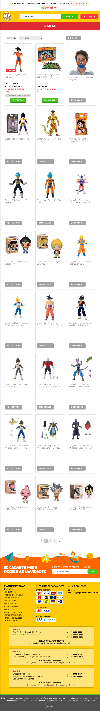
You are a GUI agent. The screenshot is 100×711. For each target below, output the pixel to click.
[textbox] (40, 16)
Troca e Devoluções (13, 618)
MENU (51, 26)
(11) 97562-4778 (75, 676)
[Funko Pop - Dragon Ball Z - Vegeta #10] (18, 246)
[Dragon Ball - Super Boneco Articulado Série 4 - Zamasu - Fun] (50, 430)
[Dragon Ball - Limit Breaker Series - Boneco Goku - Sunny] (50, 307)
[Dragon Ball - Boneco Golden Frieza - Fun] (50, 123)
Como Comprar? (11, 606)
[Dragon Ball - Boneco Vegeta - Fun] (18, 123)
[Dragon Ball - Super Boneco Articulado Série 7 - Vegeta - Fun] (18, 369)
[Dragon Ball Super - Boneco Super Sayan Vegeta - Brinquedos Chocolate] (18, 307)
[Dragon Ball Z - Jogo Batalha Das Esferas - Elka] (50, 59)
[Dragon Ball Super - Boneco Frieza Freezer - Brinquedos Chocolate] (82, 185)
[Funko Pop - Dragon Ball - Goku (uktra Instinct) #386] (50, 491)
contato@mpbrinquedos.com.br (83, 592)
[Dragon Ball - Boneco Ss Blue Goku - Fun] (50, 185)
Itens (89, 16)
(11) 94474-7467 (63, 3)
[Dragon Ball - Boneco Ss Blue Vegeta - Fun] (18, 185)
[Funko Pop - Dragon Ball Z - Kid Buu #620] (18, 491)
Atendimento (10, 609)
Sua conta (51, 8)
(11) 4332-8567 (75, 674)
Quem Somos (10, 592)
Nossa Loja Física (12, 598)
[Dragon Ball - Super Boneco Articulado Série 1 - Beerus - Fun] (82, 369)
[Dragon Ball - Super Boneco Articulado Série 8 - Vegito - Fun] (82, 307)
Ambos (86, 566)
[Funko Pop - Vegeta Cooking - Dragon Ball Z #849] (82, 491)
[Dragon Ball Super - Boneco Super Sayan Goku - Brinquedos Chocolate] (82, 246)
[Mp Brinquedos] (7, 16)
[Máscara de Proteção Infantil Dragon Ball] (82, 62)
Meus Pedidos (10, 603)
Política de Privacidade (14, 595)
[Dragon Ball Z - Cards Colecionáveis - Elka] (82, 123)
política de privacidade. (24, 700)
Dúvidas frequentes (13, 615)
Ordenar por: (12, 38)
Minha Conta (10, 601)
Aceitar (50, 706)
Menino (75, 566)
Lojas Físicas (79, 3)
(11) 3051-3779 (75, 654)
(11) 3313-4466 (75, 632)
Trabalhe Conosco (13, 621)
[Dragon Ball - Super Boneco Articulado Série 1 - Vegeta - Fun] (18, 430)
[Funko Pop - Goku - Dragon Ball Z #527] (50, 246)
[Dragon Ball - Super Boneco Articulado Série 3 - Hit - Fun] (82, 430)
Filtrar (74, 38)
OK (93, 571)
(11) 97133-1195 (75, 656)
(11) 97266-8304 (75, 637)
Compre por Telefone (14, 612)
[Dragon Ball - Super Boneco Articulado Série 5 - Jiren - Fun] (50, 369)
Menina (64, 566)
